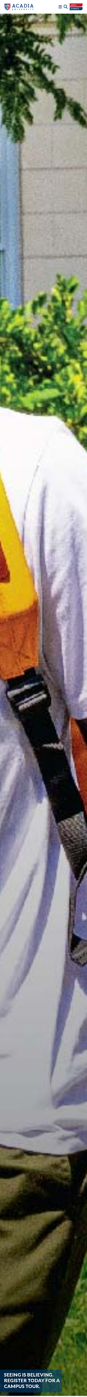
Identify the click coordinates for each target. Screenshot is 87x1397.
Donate (75, 8)
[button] (60, 7)
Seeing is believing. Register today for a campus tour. (32, 1380)
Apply (74, 5)
